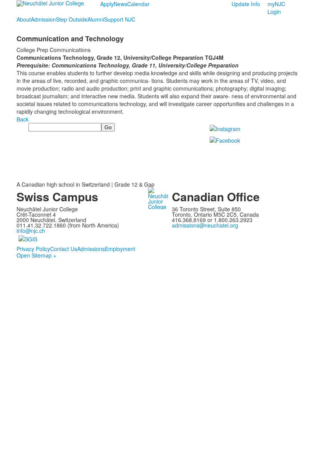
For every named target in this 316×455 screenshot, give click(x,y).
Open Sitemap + (36, 255)
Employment (120, 249)
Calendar (138, 4)
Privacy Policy (33, 249)
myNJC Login (276, 7)
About (24, 19)
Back (23, 119)
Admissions (91, 249)
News (120, 4)
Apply (107, 4)
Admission (43, 19)
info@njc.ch (31, 230)
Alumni (95, 19)
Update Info (246, 4)
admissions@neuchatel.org (205, 225)
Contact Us (63, 249)
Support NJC (119, 19)
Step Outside (71, 19)
